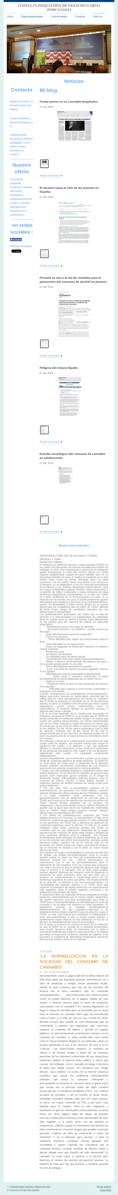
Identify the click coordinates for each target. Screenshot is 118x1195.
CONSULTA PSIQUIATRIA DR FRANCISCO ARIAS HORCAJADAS (59, 8)
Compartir (16, 240)
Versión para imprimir (22, 1186)
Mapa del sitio (42, 1186)
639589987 (16, 142)
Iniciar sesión (104, 1186)
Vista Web (105, 1190)
